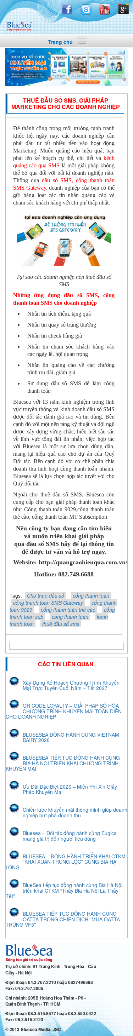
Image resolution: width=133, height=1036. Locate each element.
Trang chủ (60, 41)
